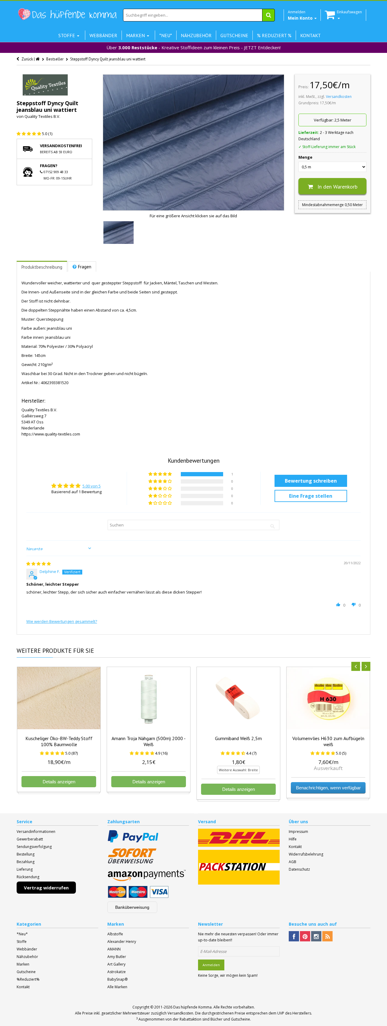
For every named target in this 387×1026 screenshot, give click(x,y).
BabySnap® (117, 979)
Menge (305, 157)
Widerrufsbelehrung (306, 854)
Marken (23, 964)
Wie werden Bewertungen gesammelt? (61, 621)
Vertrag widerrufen (46, 888)
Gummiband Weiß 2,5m (238, 738)
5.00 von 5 (92, 486)
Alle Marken (117, 986)
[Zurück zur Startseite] (38, 59)
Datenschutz (299, 869)
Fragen (84, 267)
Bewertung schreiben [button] (311, 480)
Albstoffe (115, 934)
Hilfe (293, 839)
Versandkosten (339, 96)
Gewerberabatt (30, 839)
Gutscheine (26, 971)
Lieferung (25, 869)
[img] (38, 563)
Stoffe (22, 941)
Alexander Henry (121, 941)
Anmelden (211, 965)
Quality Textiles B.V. (42, 116)
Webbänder (27, 949)
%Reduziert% (28, 979)
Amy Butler (116, 956)
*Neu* (22, 934)
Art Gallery (116, 964)
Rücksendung (28, 876)
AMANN (114, 949)
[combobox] (199, 15)
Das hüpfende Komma (192, 1007)
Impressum (298, 831)
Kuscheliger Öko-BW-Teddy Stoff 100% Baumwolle (59, 741)
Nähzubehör (27, 956)
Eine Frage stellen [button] (310, 496)
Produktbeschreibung (41, 267)
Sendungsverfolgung (34, 846)
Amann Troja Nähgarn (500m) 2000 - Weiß (149, 741)
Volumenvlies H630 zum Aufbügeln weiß (328, 741)
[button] (29, 133)
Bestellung (25, 854)
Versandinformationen (36, 831)
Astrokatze (116, 971)
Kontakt (295, 846)
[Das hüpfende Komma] (67, 14)
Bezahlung (25, 861)
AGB (292, 861)
